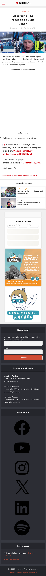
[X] (22, 496)
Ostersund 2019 (30, 175)
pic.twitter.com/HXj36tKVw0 (17, 153)
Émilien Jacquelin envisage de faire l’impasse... (28, 203)
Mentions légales (22, 573)
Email (6, 348)
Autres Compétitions (24, 189)
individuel (7, 175)
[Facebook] (22, 436)
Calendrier (33, 226)
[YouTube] (22, 456)
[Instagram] (22, 476)
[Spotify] (22, 536)
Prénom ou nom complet (13, 340)
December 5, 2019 (32, 162)
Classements (23, 226)
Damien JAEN (31, 28)
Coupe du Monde (23, 12)
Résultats (12, 226)
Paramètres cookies (11, 559)
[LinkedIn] (22, 516)
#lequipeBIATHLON (23, 150)
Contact (11, 573)
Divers (19, 200)
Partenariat (33, 573)
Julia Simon (17, 175)
